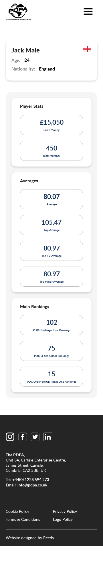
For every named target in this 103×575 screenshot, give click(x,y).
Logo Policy (63, 519)
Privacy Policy (65, 511)
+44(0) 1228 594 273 (30, 479)
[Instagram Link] (10, 437)
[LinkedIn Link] (47, 437)
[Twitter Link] (35, 437)
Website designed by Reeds (30, 537)
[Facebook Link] (22, 437)
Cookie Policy (17, 511)
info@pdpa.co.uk (32, 485)
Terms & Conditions (23, 519)
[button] (88, 11)
